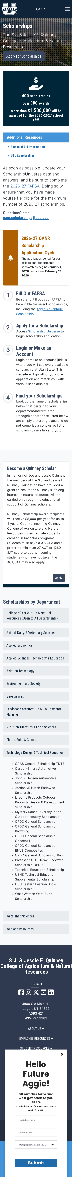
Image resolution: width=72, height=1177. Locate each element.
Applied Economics (19, 645)
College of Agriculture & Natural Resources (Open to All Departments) (32, 615)
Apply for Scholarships (23, 56)
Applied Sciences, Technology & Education (35, 658)
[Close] (62, 1054)
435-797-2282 (36, 1018)
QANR (40, 9)
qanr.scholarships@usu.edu (26, 217)
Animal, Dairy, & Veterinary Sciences (30, 633)
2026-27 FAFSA (25, 186)
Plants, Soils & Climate (21, 740)
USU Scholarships (23, 156)
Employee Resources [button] (34, 1038)
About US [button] (34, 1028)
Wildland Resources (20, 929)
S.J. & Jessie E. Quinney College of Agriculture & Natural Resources (36, 966)
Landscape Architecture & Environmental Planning (34, 711)
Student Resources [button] (34, 1048)
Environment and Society (23, 684)
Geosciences (15, 696)
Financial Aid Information (28, 147)
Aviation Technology (20, 671)
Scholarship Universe (44, 331)
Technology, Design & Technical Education (35, 753)
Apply (58, 578)
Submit (36, 1163)
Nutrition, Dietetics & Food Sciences (31, 727)
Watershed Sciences (20, 916)
